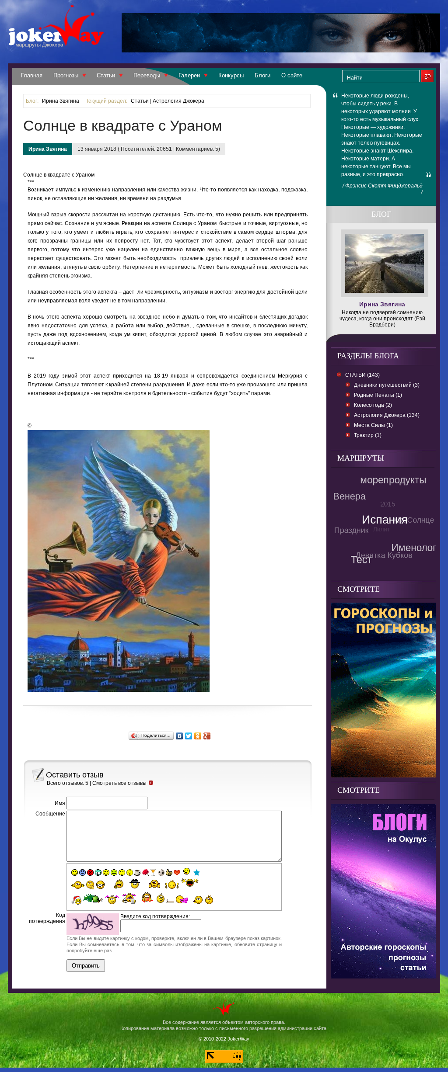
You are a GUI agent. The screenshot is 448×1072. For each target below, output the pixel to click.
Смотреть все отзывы (119, 783)
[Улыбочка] (74, 872)
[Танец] (187, 872)
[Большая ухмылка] (98, 872)
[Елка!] (93, 898)
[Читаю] (129, 898)
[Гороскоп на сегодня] (281, 50)
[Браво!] (154, 884)
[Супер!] (171, 884)
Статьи (106, 75)
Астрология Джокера (178, 101)
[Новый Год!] (76, 900)
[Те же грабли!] (165, 898)
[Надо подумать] (90, 884)
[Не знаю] (77, 885)
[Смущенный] (90, 872)
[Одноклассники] (198, 736)
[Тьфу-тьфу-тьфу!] (196, 900)
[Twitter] (188, 736)
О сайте (291, 75)
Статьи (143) (362, 375)
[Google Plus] (207, 736)
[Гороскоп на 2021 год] (383, 775)
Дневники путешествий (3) (387, 385)
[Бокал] (153, 872)
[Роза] (145, 872)
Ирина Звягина (60, 101)
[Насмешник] (114, 872)
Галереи (189, 75)
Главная (31, 75)
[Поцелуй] (129, 872)
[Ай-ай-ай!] (211, 899)
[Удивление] (122, 872)
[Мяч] (161, 872)
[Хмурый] (82, 872)
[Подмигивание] (106, 872)
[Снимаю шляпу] (135, 883)
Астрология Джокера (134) (387, 415)
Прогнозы (65, 75)
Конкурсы (231, 75)
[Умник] (101, 884)
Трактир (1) (368, 435)
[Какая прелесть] (112, 900)
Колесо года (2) (373, 405)
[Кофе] (137, 872)
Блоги (262, 75)
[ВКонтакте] (179, 736)
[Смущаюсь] (146, 898)
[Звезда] (196, 872)
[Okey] (169, 872)
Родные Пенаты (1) (378, 395)
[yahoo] (190, 883)
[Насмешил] (116, 883)
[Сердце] (177, 872)
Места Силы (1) (373, 425)
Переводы (146, 75)
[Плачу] (182, 900)
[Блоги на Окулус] (383, 976)
